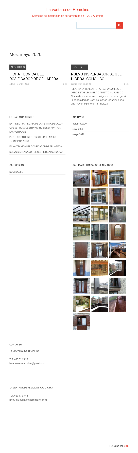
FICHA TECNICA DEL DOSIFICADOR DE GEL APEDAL (36, 146)
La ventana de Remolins (67, 9)
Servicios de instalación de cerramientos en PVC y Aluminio (68, 15)
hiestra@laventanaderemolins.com (28, 399)
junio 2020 (78, 129)
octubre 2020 (80, 123)
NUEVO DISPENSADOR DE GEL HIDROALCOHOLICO (36, 152)
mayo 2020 (78, 134)
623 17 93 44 (21, 395)
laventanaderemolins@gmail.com (27, 363)
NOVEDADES (18, 67)
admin (12, 84)
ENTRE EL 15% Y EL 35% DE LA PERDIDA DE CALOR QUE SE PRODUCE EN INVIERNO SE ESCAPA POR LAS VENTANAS (36, 127)
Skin (126, 446)
